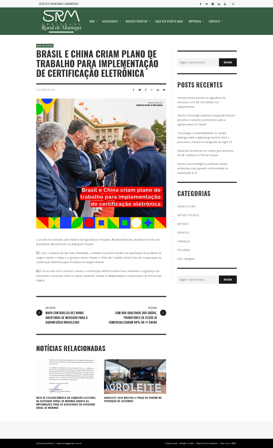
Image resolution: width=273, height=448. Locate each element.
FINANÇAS (183, 241)
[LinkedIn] (219, 3)
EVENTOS (183, 232)
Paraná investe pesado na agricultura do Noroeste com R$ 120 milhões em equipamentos (201, 102)
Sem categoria (45, 45)
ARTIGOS (182, 224)
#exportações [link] (117, 276)
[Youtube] (225, 3)
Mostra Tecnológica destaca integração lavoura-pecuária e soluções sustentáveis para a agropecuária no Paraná (206, 120)
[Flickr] (206, 3)
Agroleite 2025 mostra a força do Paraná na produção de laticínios (133, 399)
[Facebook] (200, 3)
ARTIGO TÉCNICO (188, 215)
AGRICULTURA (186, 206)
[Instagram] (212, 3)
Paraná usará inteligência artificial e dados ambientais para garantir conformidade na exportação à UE (202, 168)
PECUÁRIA (183, 250)
